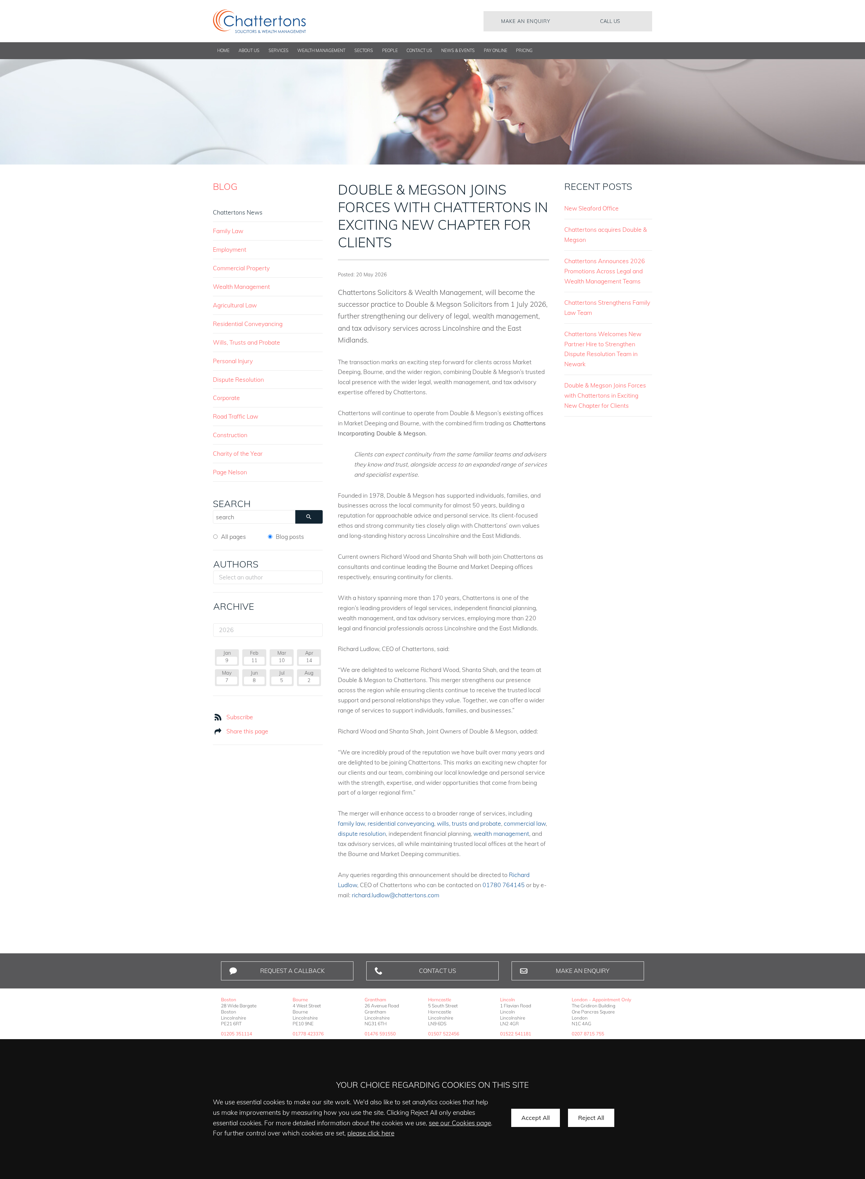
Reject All (591, 1117)
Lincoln (507, 999)
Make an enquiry (525, 21)
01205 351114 (236, 1033)
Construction (230, 434)
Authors (235, 564)
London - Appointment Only (601, 999)
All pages (233, 536)
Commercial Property (241, 268)
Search (232, 503)
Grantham (375, 999)
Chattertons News (238, 212)
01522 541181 (515, 1033)
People (390, 50)
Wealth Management (321, 50)
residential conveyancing (401, 823)
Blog (225, 186)
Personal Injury (233, 361)
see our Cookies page (460, 1123)
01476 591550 (380, 1033)
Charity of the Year (238, 453)
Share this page (247, 731)
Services (279, 50)
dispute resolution (362, 833)
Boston (228, 999)
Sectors (363, 50)
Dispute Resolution (238, 379)
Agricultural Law (235, 305)
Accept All (535, 1117)
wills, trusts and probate (469, 823)
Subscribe (239, 717)
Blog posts (290, 536)
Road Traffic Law (235, 416)
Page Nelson (230, 472)
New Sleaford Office (591, 208)
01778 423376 (308, 1033)
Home (223, 50)
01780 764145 (504, 884)
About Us (249, 50)
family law (351, 823)
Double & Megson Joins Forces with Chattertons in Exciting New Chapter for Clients (605, 395)
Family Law (228, 230)
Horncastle (439, 999)
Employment (229, 249)
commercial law (525, 823)
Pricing (524, 50)
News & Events (458, 50)
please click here (370, 1133)
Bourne (300, 999)
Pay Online (495, 50)
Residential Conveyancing (247, 323)
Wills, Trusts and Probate (246, 342)
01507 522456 (443, 1033)
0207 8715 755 (588, 1033)
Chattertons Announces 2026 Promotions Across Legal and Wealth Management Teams (604, 271)
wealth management (501, 833)
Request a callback (292, 970)
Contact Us (419, 50)
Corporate (226, 397)
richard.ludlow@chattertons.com (395, 895)
